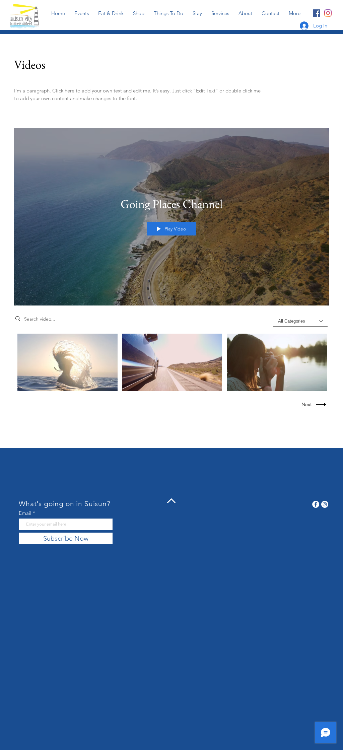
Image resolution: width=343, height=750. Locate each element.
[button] (220, 13)
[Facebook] (316, 13)
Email (25, 513)
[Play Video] (67, 363)
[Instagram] (328, 13)
